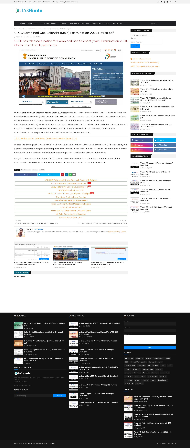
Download (73, 23)
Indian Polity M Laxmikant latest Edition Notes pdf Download (43, 333)
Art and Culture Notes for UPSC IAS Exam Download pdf (44, 324)
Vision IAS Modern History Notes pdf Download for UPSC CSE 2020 (43, 360)
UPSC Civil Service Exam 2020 (71, 190)
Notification (165, 373)
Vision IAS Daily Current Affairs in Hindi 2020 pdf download (152, 433)
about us (74, 2)
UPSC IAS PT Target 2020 (71, 207)
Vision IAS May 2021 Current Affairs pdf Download (155, 190)
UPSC (30, 23)
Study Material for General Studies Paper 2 (71, 187)
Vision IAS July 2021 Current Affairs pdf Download (155, 173)
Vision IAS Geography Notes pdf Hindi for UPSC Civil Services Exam (154, 407)
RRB (136, 376)
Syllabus (163, 376)
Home (22, 23)
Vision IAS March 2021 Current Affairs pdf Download (156, 208)
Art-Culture (139, 358)
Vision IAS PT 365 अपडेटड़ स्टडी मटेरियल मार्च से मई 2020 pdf (156, 90)
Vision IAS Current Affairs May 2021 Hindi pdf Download (96, 359)
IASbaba (159, 369)
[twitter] (158, 2)
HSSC (170, 365)
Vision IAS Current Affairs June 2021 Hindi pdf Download (96, 351)
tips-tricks (139, 384)
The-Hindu (128, 380)
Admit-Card (129, 358)
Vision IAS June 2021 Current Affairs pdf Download (155, 182)
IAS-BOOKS (136, 369)
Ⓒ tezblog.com (44, 443)
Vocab (153, 380)
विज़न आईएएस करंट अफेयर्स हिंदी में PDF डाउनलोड (71, 200)
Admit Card (37, 2)
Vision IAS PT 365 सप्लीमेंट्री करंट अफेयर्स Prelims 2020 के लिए (156, 81)
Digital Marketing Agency (117, 232)
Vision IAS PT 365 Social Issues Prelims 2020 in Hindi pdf (157, 108)
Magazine (155, 373)
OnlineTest (128, 376)
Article (148, 358)
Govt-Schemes (153, 365)
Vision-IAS (145, 380)
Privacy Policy (65, 2)
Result (143, 376)
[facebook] (173, 2)
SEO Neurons (27, 443)
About (164, 443)
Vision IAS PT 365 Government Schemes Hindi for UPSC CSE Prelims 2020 (155, 99)
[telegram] (167, 2)
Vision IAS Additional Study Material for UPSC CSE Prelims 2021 (98, 333)
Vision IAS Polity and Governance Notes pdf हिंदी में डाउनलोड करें (152, 424)
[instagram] (170, 2)
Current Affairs (50, 23)
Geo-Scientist (25, 170)
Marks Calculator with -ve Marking (145, 62)
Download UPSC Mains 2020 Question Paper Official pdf (44, 342)
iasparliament (162, 380)
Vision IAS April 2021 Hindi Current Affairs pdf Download (96, 395)
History (127, 369)
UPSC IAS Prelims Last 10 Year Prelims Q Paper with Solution (71, 180)
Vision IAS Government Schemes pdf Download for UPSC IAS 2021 (98, 368)
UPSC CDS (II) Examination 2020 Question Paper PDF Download (44, 351)
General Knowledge (155, 362)
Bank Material (158, 358)
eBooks (85, 23)
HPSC (163, 365)
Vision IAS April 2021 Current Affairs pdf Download (155, 199)
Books (167, 358)
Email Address (137, 42)
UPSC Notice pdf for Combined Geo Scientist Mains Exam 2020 (46, 138)
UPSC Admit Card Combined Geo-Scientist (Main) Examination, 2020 (107, 263)
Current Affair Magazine (138, 362)
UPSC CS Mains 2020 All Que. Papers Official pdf (70, 194)
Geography (141, 365)
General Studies (130, 365)
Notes (108, 23)
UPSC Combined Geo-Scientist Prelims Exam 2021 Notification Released (31, 263)
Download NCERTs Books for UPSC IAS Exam (71, 211)
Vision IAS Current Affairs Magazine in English (71, 204)
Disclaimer (46, 2)
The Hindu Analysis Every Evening (71, 197)
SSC (38, 23)
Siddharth (19, 37)
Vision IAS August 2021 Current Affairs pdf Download (156, 164)
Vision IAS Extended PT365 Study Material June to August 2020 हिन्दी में (153, 398)
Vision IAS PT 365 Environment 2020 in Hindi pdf (157, 117)
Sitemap (55, 2)
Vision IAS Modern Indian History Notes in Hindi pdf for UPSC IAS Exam (153, 415)
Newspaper (96, 23)
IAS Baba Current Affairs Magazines (71, 214)
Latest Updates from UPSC (71, 217)
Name (133, 38)
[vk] (165, 145)
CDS (126, 362)
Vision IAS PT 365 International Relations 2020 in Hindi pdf (156, 125)
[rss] (161, 2)
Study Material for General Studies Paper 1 (71, 183)
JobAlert (28, 2)
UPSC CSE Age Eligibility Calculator (145, 66)
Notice (35, 170)
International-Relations (132, 373)
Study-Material (152, 376)
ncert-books (129, 384)
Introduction (18, 2)
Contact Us (117, 23)
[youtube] (164, 2)
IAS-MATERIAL (148, 369)
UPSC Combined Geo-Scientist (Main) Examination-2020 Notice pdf (67, 263)
